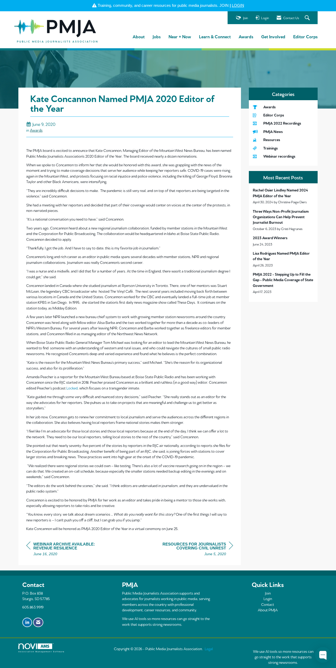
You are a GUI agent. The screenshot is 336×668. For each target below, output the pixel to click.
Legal (209, 648)
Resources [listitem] (271, 139)
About (139, 36)
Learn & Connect (215, 36)
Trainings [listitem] (270, 148)
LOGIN (238, 5)
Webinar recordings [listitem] (279, 156)
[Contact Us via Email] (38, 622)
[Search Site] (308, 18)
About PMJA (268, 609)
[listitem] (283, 195)
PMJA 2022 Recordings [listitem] (282, 123)
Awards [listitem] (269, 106)
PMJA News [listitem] (273, 131)
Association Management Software (41, 652)
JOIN (224, 5)
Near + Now (180, 36)
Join (268, 593)
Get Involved (273, 36)
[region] (193, 549)
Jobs (157, 36)
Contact (267, 604)
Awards (246, 36)
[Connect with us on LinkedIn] (27, 622)
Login (268, 598)
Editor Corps (305, 36)
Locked (72, 388)
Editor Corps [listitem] (273, 115)
